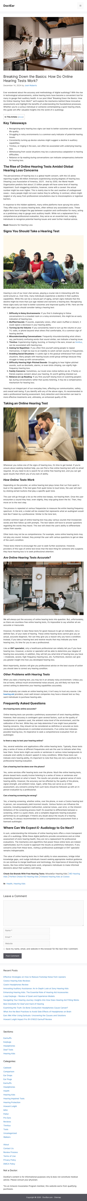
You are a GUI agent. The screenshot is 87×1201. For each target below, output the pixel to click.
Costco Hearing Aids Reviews (16, 981)
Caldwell (7, 1068)
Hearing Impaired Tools (13, 1098)
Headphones (9, 1046)
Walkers (7, 1137)
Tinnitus (7, 1125)
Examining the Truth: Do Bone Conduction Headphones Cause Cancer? (35, 1008)
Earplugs (7, 1042)
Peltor (6, 1114)
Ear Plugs (7, 1079)
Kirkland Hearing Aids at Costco (54, 877)
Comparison (8, 1071)
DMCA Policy (9, 1164)
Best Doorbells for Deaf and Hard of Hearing (23, 1004)
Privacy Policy (9, 1160)
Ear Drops (7, 1075)
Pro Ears (7, 1118)
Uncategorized (10, 1133)
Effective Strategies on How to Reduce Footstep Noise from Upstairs (34, 977)
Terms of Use (9, 1156)
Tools (5, 1129)
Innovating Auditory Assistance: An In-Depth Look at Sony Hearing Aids (36, 988)
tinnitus (78, 342)
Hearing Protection (11, 1102)
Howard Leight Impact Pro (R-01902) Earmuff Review (27, 1019)
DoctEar (8, 5)
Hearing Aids (19, 884)
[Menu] (80, 5)
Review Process (10, 1152)
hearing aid (8, 694)
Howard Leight (10, 1106)
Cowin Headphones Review (15, 985)
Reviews (7, 1122)
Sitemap (57, 1197)
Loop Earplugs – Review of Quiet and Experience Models (29, 996)
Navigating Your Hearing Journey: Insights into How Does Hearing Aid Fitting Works (41, 1000)
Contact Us (8, 1148)
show (21, 117)
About (6, 1144)
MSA (5, 1110)
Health (9, 884)
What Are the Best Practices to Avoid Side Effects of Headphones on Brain (37, 1011)
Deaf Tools (8, 1050)
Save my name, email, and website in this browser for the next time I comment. (42, 949)
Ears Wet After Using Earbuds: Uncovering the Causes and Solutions (34, 1015)
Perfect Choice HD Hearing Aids (24, 877)
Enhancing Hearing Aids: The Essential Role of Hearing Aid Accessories (35, 992)
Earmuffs (7, 1038)
